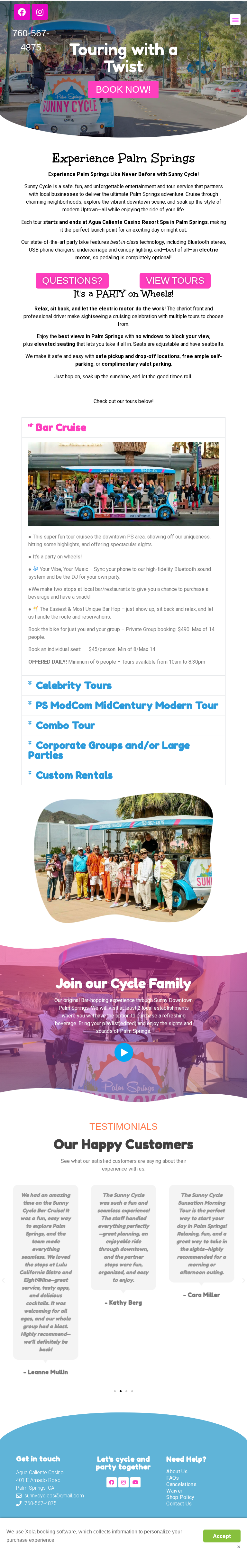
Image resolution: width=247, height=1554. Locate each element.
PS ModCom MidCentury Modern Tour (127, 705)
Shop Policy (180, 1497)
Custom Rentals (74, 775)
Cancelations (181, 1484)
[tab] (123, 427)
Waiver (174, 1491)
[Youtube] (135, 1482)
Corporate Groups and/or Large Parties (109, 750)
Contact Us (179, 1504)
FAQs (172, 1478)
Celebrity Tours (74, 685)
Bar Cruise (61, 427)
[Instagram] (123, 1482)
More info (67, 1540)
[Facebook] (111, 1482)
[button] (235, 19)
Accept (222, 1536)
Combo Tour (65, 725)
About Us (177, 1471)
